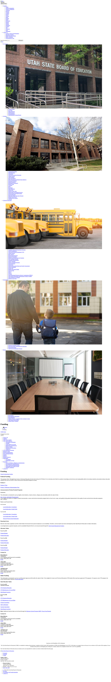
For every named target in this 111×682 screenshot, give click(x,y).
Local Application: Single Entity (10, 509)
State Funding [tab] (10, 474)
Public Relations (11, 111)
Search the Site (4, 40)
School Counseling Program (14, 262)
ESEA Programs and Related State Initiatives (17, 179)
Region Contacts (9, 446)
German (7, 16)
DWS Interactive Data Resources (12, 464)
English (7, 14)
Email (2, 559)
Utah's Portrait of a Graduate (14, 277)
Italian (7, 17)
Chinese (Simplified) (10, 8)
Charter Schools (11, 176)
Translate (5, 5)
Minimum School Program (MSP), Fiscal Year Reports (38, 611)
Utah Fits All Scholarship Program (15, 348)
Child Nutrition (11, 177)
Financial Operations (12, 180)
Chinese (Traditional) (10, 9)
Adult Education (11, 172)
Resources (5, 461)
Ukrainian (8, 29)
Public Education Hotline (11, 35)
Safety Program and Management (12, 465)
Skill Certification (4, 604)
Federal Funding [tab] (4, 474)
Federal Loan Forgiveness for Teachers (16, 257)
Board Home (10, 415)
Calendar (5, 438)
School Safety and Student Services (15, 192)
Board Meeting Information (13, 416)
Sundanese (8, 25)
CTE (4, 428)
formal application (19, 579)
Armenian (8, 10)
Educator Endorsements (8, 452)
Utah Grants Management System (56, 525)
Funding (4, 454)
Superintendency (11, 113)
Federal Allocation (5, 535)
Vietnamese (8, 31)
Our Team (10, 110)
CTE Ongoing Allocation (6, 587)
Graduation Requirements (13, 260)
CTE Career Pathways (7, 441)
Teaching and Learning (13, 198)
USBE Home (3, 431)
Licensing (10, 185)
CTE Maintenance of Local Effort (8, 590)
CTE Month (8, 459)
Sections (4, 116)
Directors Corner (6, 451)
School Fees (10, 190)
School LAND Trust (12, 191)
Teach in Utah (11, 270)
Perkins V (5, 456)
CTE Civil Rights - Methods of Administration (15, 462)
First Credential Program (13, 259)
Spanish (7, 24)
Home (5, 427)
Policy (9, 186)
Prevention (10, 187)
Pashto (7, 19)
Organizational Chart (10, 38)
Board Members (11, 417)
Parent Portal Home (12, 347)
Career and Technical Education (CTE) (16, 252)
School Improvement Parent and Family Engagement (19, 266)
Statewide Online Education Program (15, 195)
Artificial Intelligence (12, 251)
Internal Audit (11, 184)
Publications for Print (10, 460)
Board (4, 349)
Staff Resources (11, 112)
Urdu (7, 30)
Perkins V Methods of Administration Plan (10, 487)
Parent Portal (5, 279)
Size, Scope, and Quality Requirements (9, 497)
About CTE (5, 437)
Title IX (9, 272)
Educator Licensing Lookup (14, 345)
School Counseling (5, 602)
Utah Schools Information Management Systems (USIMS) (20, 276)
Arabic (7, 7)
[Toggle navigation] (2, 435)
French (7, 15)
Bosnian (7, 11)
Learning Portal (11, 109)
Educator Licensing (10, 34)
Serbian (7, 23)
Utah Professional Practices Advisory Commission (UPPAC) (20, 275)
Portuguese (8, 20)
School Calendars (11, 261)
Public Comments (9, 37)
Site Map (5, 671)
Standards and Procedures (11, 447)
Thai (7, 27)
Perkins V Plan (4, 485)
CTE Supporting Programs (8, 450)
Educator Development (13, 255)
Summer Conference (10, 467)
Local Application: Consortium (10, 507)
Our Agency (5, 43)
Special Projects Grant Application (11, 518)
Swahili (7, 26)
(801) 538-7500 (6, 667)
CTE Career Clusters (7, 439)
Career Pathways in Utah (11, 444)
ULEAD (10, 199)
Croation (7, 12)
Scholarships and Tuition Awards (12, 466)
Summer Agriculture (5, 606)
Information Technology (13, 183)
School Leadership (12, 267)
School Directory (11, 263)
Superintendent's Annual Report (14, 115)
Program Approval (7, 457)
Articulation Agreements (11, 442)
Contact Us (5, 32)
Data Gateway (11, 254)
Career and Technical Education (14, 175)
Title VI (9, 271)
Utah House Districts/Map (13, 420)
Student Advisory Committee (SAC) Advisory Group (19, 418)
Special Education (12, 194)
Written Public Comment (13, 421)
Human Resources (12, 182)
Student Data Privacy (12, 197)
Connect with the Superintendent (12, 33)
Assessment (10, 174)
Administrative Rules (12, 171)
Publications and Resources (11, 445)
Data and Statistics (12, 178)
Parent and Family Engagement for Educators (17, 346)
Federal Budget (4, 533)
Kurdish (7, 18)
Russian (7, 22)
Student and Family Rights (13, 269)
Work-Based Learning (5, 592)
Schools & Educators (7, 200)
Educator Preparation (12, 256)
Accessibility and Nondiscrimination (10, 672)
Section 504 (10, 268)
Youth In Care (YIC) (12, 278)
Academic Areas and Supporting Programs (17, 249)
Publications (5, 458)
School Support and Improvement (15, 193)
